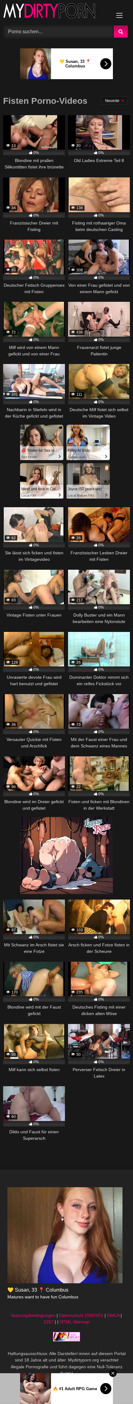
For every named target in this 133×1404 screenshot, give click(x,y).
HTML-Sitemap (74, 1321)
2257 (49, 1321)
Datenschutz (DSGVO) (81, 1315)
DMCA (113, 1315)
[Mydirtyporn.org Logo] (54, 12)
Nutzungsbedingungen (33, 1315)
